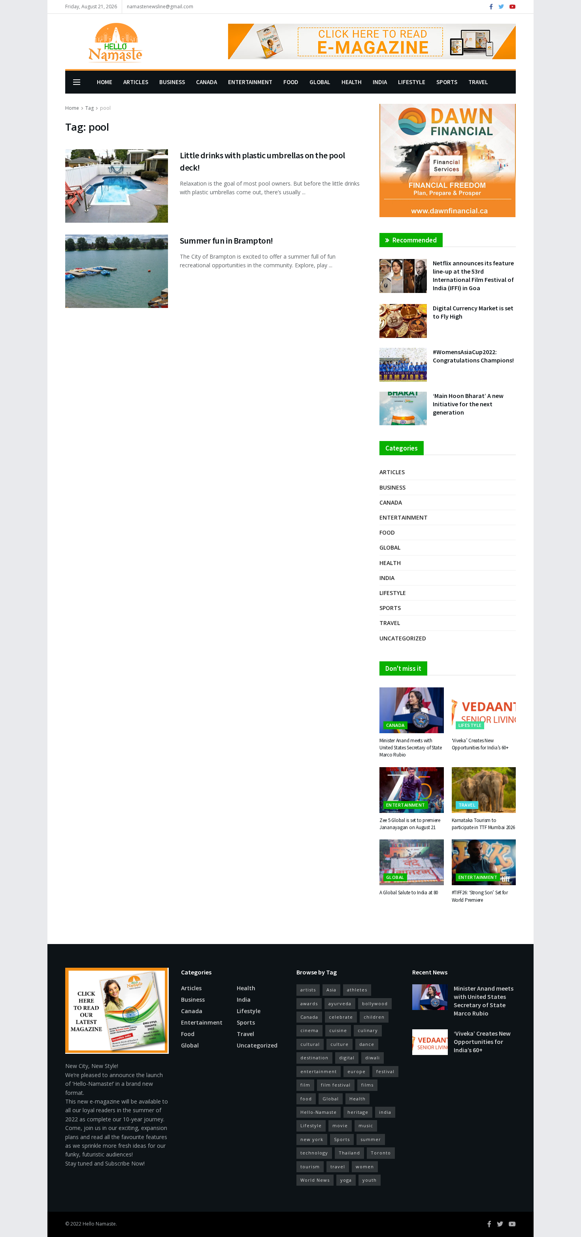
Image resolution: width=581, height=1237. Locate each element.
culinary (368, 1030)
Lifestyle (411, 82)
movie (340, 1125)
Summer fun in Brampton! (227, 240)
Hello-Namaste (318, 1112)
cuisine (338, 1030)
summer (370, 1139)
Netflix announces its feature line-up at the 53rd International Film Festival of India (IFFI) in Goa (473, 275)
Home (104, 82)
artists (308, 990)
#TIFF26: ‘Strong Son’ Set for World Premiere (480, 896)
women (365, 1166)
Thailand (349, 1153)
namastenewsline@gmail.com (160, 6)
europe (356, 1071)
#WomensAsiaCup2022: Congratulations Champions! (473, 356)
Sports (446, 82)
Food (290, 82)
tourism (310, 1166)
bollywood (375, 1003)
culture (339, 1044)
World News (315, 1180)
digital (347, 1058)
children (374, 1017)
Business (172, 82)
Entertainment (250, 82)
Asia (331, 990)
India (380, 82)
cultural (310, 1044)
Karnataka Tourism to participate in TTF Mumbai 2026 (483, 824)
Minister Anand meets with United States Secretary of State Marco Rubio (410, 747)
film (305, 1085)
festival (385, 1071)
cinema (309, 1030)
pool (105, 108)
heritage (357, 1112)
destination (314, 1058)
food (306, 1099)
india (385, 1112)
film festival (336, 1085)
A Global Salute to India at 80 (408, 892)
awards (309, 1003)
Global (319, 82)
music (365, 1125)
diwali (372, 1058)
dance (366, 1044)
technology (314, 1153)
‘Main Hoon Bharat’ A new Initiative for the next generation (468, 404)
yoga (346, 1180)
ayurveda (339, 1003)
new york (311, 1139)
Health (351, 82)
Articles (135, 82)
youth (369, 1180)
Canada (206, 82)
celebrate (341, 1017)
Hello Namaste (99, 1223)
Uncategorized (402, 638)
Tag (89, 108)
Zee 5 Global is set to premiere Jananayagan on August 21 (409, 824)
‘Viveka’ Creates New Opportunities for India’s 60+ (480, 744)
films (367, 1085)
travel (337, 1166)
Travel (478, 82)
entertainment (318, 1071)
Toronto (381, 1153)
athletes (357, 990)
